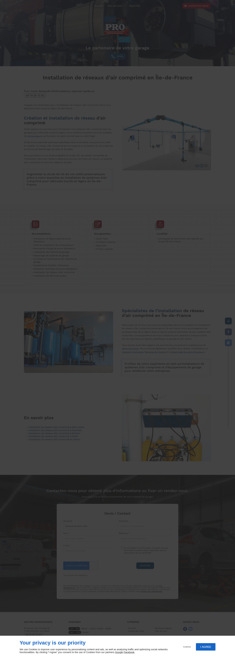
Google (119, 652)
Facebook (129, 652)
